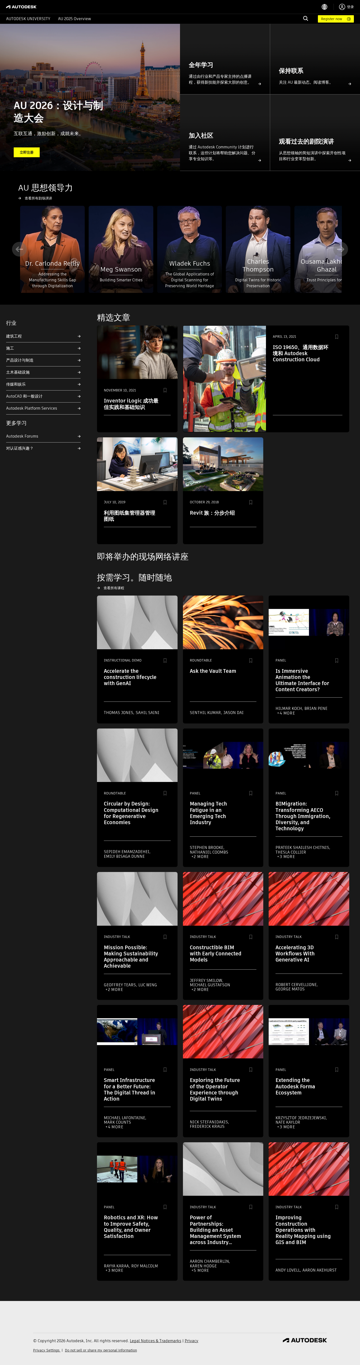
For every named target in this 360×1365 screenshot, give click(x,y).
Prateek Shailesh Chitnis (303, 847)
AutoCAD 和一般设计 (24, 396)
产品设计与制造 (20, 360)
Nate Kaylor (288, 1122)
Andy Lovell (288, 1270)
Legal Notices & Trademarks (155, 1341)
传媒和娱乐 (16, 384)
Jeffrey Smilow (206, 980)
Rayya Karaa (117, 1266)
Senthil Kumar (206, 713)
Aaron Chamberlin (210, 1261)
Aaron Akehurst (319, 1270)
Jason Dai (233, 713)
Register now (331, 18)
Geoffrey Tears (120, 985)
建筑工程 (14, 336)
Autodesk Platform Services (31, 408)
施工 (10, 348)
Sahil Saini (147, 713)
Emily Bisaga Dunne (124, 856)
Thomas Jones (119, 713)
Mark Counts (117, 1122)
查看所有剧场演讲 (38, 198)
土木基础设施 (18, 372)
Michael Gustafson (210, 985)
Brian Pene (315, 708)
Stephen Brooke (207, 847)
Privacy (191, 1341)
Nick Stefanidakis (209, 1122)
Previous (19, 249)
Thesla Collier (291, 852)
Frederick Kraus (207, 1126)
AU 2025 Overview (74, 19)
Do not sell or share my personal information (101, 1350)
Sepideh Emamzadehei (127, 852)
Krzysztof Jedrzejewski (301, 1118)
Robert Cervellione (297, 985)
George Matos (290, 989)
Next (340, 249)
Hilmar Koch (289, 708)
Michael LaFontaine (125, 1118)
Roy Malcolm (144, 1266)
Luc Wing (147, 985)
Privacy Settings (46, 1350)
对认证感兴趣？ (20, 448)
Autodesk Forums (22, 436)
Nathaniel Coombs (209, 852)
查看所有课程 (114, 587)
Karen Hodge (203, 1266)
